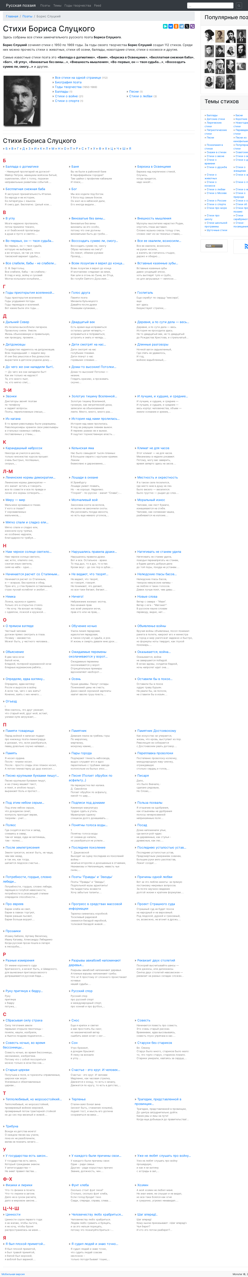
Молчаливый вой (84, 500)
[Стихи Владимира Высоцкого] (231, 36)
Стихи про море (217, 207)
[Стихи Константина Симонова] (220, 82)
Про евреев (14, 904)
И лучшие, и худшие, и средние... (162, 396)
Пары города (81, 753)
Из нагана (13, 419)
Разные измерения (20, 960)
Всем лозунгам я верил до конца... (97, 263)
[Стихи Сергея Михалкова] (220, 66)
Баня (75, 166)
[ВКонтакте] (170, 26)
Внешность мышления (154, 218)
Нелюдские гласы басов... (157, 574)
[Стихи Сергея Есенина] (220, 51)
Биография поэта (68, 82)
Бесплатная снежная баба (25, 189)
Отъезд (11, 701)
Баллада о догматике (22, 166)
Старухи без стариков (154, 1043)
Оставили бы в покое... (154, 679)
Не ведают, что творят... (89, 574)
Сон (74, 1043)
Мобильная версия (13, 1274)
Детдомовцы (15, 344)
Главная (12, 16)
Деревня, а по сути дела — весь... (163, 322)
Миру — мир (15, 500)
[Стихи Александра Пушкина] (209, 82)
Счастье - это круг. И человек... (95, 1070)
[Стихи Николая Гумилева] (241, 36)
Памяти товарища (20, 731)
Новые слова (147, 596)
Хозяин (142, 1185)
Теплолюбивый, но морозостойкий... (34, 1099)
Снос (75, 1020)
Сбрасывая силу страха (24, 1020)
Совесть (143, 1020)
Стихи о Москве (216, 193)
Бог (74, 189)
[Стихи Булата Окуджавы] (241, 66)
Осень (76, 679)
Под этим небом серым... (25, 802)
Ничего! (77, 596)
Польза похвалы (149, 802)
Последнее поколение (88, 847)
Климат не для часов (153, 448)
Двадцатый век (83, 322)
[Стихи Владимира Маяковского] (209, 66)
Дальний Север (17, 322)
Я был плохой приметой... (25, 1244)
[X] (187, 26)
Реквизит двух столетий (156, 960)
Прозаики (13, 931)
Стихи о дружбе (217, 167)
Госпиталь (145, 292)
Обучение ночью (84, 626)
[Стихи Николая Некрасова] (231, 66)
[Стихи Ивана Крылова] (231, 51)
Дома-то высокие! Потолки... (93, 367)
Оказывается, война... (154, 652)
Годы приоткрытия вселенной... (30, 292)
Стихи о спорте (67, 101)
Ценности (13, 1214)
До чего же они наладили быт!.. (30, 367)
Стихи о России (216, 200)
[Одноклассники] (176, 26)
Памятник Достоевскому (156, 731)
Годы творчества (78, 5)
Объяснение (15, 652)
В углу (10, 218)
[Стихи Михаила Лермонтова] (241, 51)
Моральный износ (151, 500)
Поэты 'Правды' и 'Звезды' (92, 877)
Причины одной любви (154, 877)
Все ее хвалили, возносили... (159, 241)
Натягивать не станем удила (159, 552)
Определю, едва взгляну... (25, 679)
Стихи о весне (215, 156)
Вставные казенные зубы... (157, 263)
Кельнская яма (82, 448)
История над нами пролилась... (95, 419)
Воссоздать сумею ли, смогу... (94, 241)
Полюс (11, 825)
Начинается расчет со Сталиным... (32, 574)
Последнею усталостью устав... (161, 847)
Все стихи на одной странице (78, 77)
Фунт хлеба (80, 1185)
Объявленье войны (151, 626)
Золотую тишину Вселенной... (94, 396)
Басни (239, 115)
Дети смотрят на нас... (88, 344)
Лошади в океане (84, 477)
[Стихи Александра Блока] (220, 36)
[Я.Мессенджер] (165, 26)
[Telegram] (181, 26)
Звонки (11, 396)
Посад (142, 825)
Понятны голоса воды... (89, 825)
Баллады (61, 91)
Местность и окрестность (157, 477)
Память (11, 753)
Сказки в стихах (216, 152)
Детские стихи (216, 119)
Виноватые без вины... (88, 218)
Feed (97, 5)
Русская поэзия (21, 5)
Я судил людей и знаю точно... (94, 1244)
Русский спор (82, 991)
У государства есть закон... (27, 1156)
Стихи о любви (140, 96)
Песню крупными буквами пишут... (32, 775)
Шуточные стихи (217, 230)
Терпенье (78, 1099)
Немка (11, 596)
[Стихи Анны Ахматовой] (209, 36)
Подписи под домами (88, 802)
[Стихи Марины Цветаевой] (231, 82)
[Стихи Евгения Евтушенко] (209, 51)
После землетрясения (23, 847)
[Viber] (192, 26)
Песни (134, 91)
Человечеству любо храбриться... (97, 1214)
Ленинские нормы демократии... (30, 477)
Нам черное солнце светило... (29, 552)
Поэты (45, 5)
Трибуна (12, 1126)
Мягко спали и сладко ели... (27, 522)
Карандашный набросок (24, 448)
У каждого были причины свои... (96, 1156)
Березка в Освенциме (154, 166)
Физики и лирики (19, 1185)
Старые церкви (17, 1070)
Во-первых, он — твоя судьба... (29, 241)
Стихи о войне (66, 96)
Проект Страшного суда (156, 904)
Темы (57, 5)
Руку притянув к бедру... (24, 991)
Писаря (143, 775)
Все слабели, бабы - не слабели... (31, 263)
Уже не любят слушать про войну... (164, 1156)
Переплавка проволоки (155, 753)
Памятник (79, 731)
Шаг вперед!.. (147, 1214)
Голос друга (80, 292)
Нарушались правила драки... (94, 552)
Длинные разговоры (152, 344)
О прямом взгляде (20, 626)
